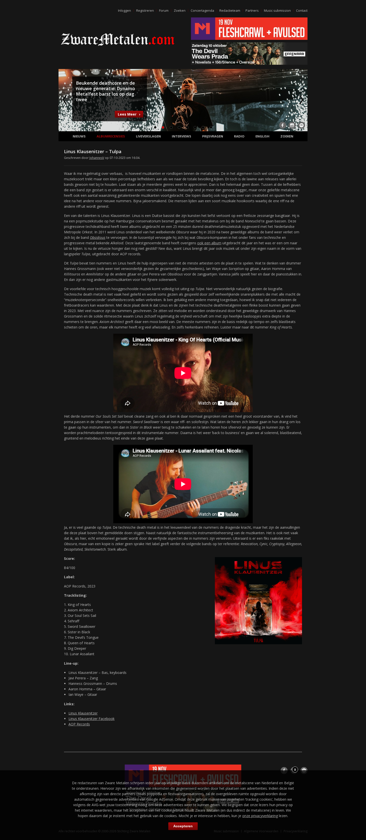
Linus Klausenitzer (83, 713)
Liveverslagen (148, 136)
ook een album (209, 243)
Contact (301, 10)
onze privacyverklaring (260, 815)
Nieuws (79, 136)
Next (300, 99)
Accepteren (183, 826)
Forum (164, 10)
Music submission (277, 10)
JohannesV (96, 158)
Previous (65, 99)
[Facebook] (282, 125)
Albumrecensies (111, 136)
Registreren (145, 10)
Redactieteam (229, 10)
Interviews (181, 136)
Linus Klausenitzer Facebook (91, 718)
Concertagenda (202, 10)
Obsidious (97, 237)
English (262, 136)
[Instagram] (292, 125)
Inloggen (124, 10)
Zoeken (179, 10)
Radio (239, 136)
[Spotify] (301, 125)
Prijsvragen (212, 136)
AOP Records (79, 724)
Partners (252, 10)
